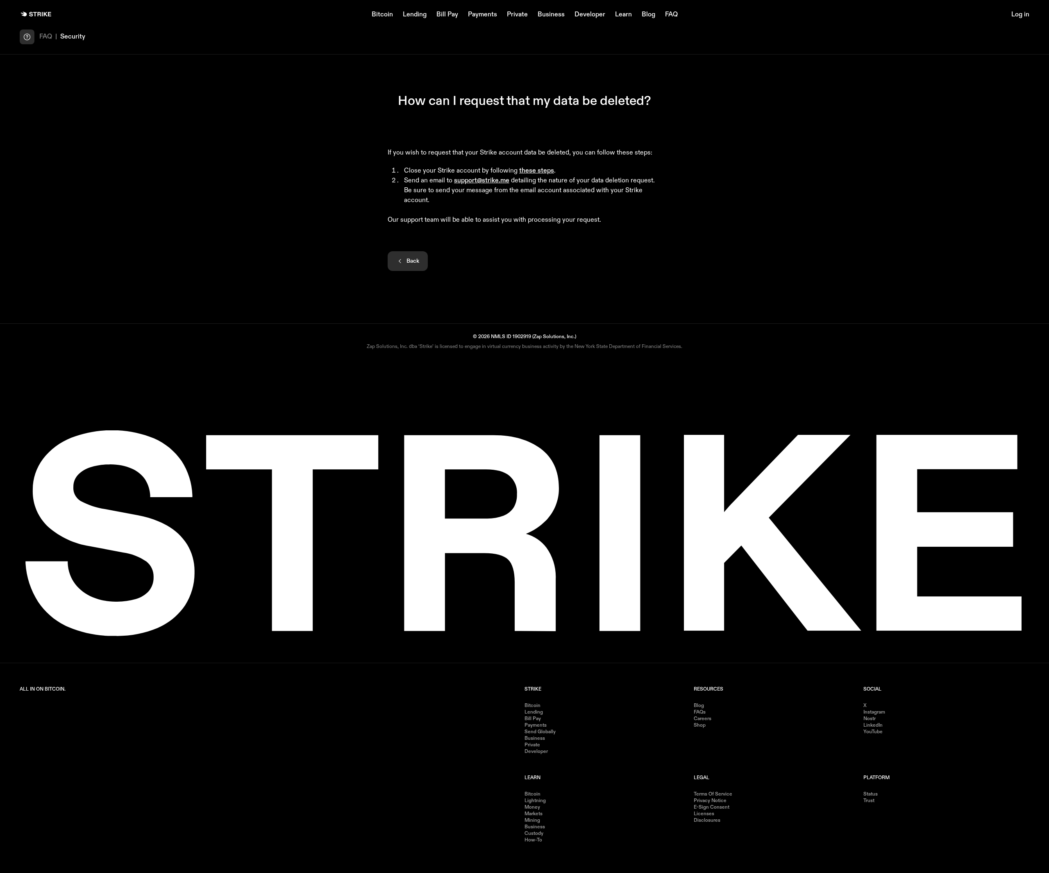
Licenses (704, 814)
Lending (415, 14)
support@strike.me (481, 180)
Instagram (874, 712)
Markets (533, 814)
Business (551, 14)
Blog (648, 14)
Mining (532, 820)
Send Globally (540, 732)
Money (532, 807)
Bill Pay (447, 14)
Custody (533, 833)
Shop (700, 725)
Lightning (535, 800)
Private (517, 14)
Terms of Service (713, 794)
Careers (702, 718)
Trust (868, 800)
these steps (536, 171)
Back (412, 261)
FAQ (671, 14)
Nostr (869, 718)
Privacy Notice (710, 800)
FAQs (700, 712)
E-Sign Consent (711, 807)
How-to (533, 840)
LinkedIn (873, 725)
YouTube (873, 732)
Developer (589, 14)
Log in (1020, 14)
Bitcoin (382, 14)
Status (870, 794)
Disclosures (707, 820)
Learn (623, 14)
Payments (482, 14)
